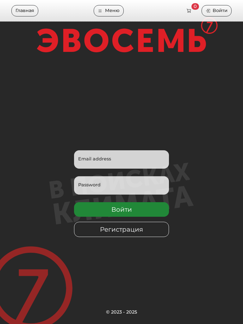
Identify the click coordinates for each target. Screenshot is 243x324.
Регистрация (121, 229)
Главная (25, 10)
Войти (220, 10)
